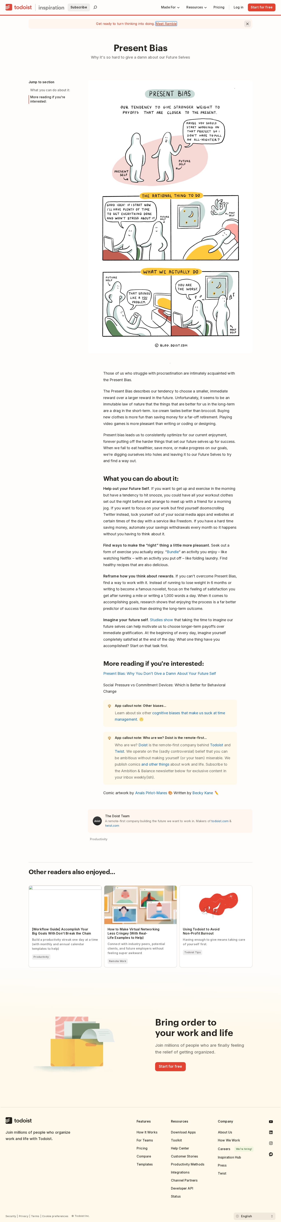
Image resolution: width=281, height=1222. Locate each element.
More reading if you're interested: (47, 99)
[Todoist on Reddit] (270, 1155)
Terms (35, 1216)
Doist (142, 745)
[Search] (95, 7)
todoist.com (220, 821)
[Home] (19, 7)
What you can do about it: (50, 90)
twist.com (112, 825)
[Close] (247, 24)
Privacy (23, 1216)
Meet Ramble (166, 24)
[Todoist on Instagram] (270, 1144)
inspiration (51, 7)
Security (11, 1216)
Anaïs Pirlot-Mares (151, 793)
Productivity (41, 956)
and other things (155, 764)
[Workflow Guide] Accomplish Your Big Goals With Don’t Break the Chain (64, 889)
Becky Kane (202, 793)
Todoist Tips (192, 952)
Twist (119, 751)
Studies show (161, 620)
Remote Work (117, 961)
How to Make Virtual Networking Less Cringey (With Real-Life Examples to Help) (140, 889)
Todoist (216, 745)
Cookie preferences (55, 1216)
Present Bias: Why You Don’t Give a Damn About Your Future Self (159, 673)
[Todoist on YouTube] (270, 1122)
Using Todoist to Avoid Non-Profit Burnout (212, 887)
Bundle (173, 552)
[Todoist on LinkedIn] (270, 1133)
